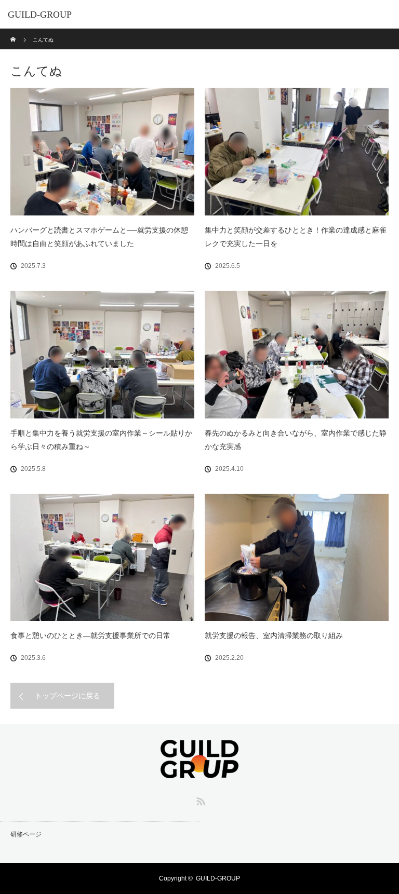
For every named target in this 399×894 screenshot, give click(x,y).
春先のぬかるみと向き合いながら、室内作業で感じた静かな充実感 (296, 440)
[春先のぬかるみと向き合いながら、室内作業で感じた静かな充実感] (297, 354)
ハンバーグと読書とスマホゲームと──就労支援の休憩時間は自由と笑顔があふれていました (99, 237)
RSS (199, 799)
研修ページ (26, 834)
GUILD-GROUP (40, 14)
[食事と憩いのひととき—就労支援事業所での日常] (102, 557)
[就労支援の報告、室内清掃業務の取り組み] (297, 557)
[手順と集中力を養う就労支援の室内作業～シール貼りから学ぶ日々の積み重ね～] (102, 354)
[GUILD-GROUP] (199, 771)
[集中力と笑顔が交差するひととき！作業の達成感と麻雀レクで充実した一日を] (297, 151)
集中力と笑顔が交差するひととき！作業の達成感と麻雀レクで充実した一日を (296, 237)
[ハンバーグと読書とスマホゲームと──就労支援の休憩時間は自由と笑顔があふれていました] (102, 151)
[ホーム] (13, 32)
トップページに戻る (67, 696)
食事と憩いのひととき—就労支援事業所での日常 (90, 635)
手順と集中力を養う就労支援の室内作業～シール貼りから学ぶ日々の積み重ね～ (101, 440)
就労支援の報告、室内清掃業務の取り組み (274, 635)
